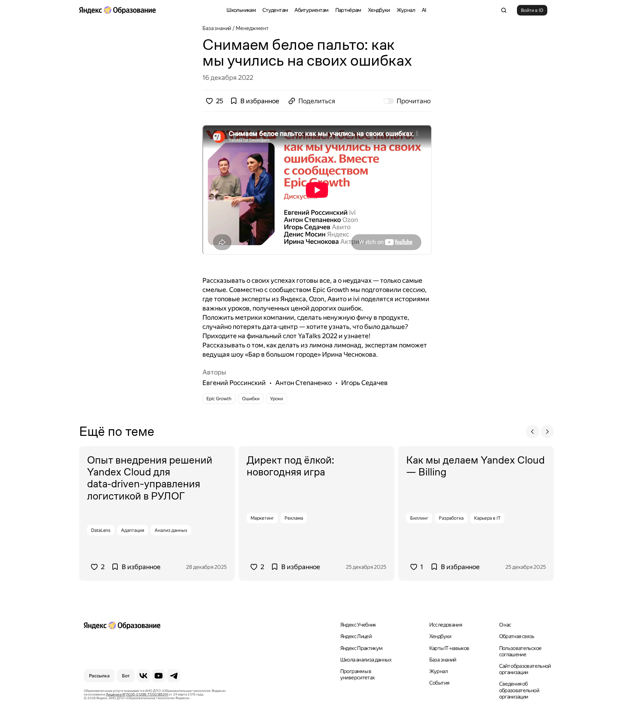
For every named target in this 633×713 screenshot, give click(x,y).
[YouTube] (158, 675)
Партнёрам (348, 10)
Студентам (275, 10)
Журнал (406, 10)
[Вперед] (547, 431)
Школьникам (241, 10)
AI (424, 10)
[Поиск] (503, 10)
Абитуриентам (311, 10)
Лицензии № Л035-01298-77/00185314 (137, 694)
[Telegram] (173, 675)
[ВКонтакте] (143, 675)
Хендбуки (379, 10)
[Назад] (532, 431)
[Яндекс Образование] (117, 10)
